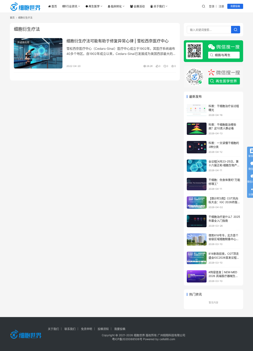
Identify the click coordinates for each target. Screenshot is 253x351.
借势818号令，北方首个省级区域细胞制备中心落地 (224, 239)
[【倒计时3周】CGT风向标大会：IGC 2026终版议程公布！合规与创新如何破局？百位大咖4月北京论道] (197, 202)
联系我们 (70, 328)
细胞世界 (139, 335)
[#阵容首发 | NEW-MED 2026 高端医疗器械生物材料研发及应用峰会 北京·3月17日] (197, 276)
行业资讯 (71, 6)
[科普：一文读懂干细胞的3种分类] (197, 147)
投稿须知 (103, 328)
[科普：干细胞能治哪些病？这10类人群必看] (197, 129)
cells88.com (167, 339)
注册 (221, 6)
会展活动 (139, 6)
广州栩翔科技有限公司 (171, 335)
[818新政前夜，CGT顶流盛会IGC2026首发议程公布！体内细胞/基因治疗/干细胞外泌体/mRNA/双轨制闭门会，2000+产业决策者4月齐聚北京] (197, 258)
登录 (211, 6)
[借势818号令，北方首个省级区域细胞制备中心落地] (197, 239)
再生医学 (94, 6)
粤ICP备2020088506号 (127, 339)
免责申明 (86, 328)
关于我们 (159, 6)
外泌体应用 (23, 42)
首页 (54, 6)
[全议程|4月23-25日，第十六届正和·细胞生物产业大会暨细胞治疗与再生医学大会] (197, 166)
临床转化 (116, 6)
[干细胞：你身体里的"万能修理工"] (197, 184)
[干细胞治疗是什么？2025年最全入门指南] (197, 221)
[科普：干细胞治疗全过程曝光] (197, 110)
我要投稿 (235, 6)
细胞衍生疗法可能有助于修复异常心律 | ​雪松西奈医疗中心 (117, 41)
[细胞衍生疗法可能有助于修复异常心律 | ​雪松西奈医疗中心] (38, 53)
